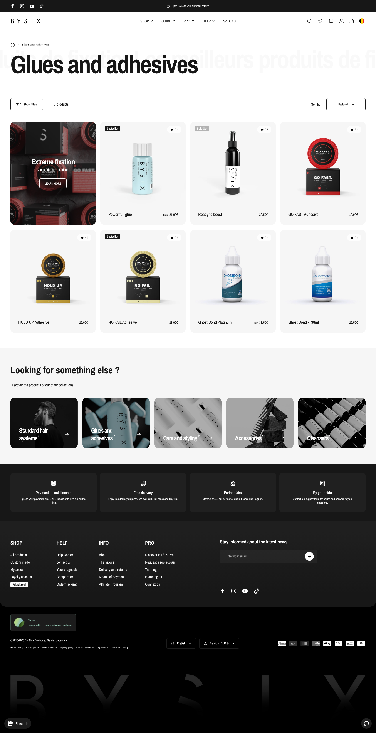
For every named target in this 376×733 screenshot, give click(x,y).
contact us (64, 562)
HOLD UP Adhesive (33, 322)
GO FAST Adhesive (303, 214)
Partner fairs (233, 492)
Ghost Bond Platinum (215, 322)
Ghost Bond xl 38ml (303, 322)
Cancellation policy (119, 647)
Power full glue (120, 214)
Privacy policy (32, 647)
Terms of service (49, 647)
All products (18, 554)
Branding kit (153, 576)
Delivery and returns (113, 569)
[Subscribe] (309, 556)
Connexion (152, 584)
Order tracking (67, 584)
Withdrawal (19, 584)
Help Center (65, 554)
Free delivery (143, 492)
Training (151, 569)
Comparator (65, 576)
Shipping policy (66, 647)
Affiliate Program (111, 584)
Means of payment (112, 576)
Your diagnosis (67, 569)
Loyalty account (21, 576)
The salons (106, 562)
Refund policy (16, 647)
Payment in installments (53, 492)
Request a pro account (160, 562)
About (103, 554)
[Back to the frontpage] (12, 44)
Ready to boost (210, 214)
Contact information (85, 647)
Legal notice (102, 647)
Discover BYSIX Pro (159, 554)
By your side (322, 492)
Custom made (20, 562)
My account (18, 569)
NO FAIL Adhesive (122, 322)
